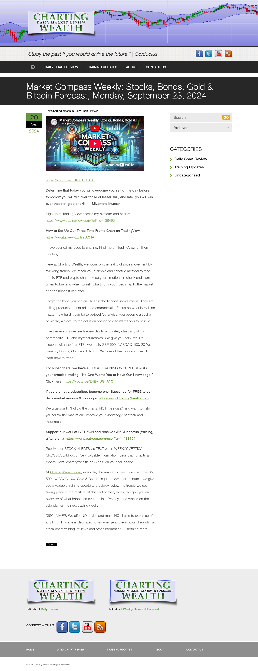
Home (33, 67)
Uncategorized (187, 175)
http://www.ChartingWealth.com (124, 398)
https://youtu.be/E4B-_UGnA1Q (88, 381)
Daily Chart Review (61, 67)
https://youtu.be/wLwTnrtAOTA (70, 237)
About (131, 67)
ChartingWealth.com (65, 472)
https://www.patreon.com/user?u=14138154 (100, 438)
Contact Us (156, 67)
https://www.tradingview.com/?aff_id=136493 (80, 220)
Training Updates (102, 67)
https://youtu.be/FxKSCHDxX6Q (70, 180)
